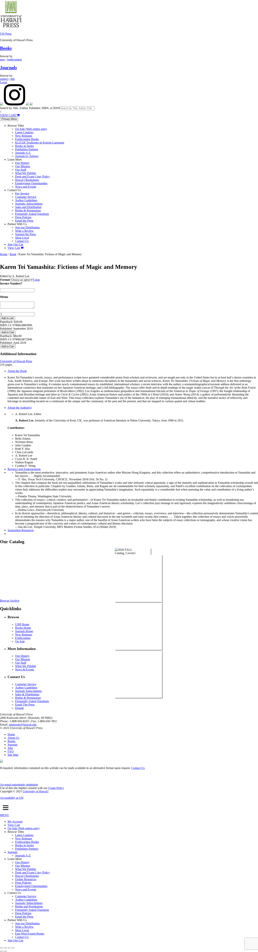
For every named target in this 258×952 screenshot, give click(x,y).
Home (3, 254)
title (12, 79)
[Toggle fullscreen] (5, 947)
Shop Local (22, 237)
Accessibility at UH (11, 797)
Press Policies (23, 217)
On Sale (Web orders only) (31, 129)
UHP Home (22, 624)
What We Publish (25, 173)
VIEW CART (8, 115)
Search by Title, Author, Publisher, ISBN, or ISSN (30, 108)
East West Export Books (29, 933)
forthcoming (14, 59)
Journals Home (24, 631)
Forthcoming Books (27, 139)
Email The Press (25, 704)
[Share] (9, 947)
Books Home (23, 627)
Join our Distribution (27, 227)
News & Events (24, 669)
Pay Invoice (22, 193)
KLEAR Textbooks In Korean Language (39, 142)
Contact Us (22, 241)
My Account (15, 821)
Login (3, 82)
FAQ (11, 751)
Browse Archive (9, 600)
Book (13, 254)
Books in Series (24, 146)
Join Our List (15, 244)
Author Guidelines (26, 200)
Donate (19, 708)
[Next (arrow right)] (5, 951)
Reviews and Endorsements (24, 469)
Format (5, 279)
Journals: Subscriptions (28, 203)
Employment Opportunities (31, 183)
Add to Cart (8, 332)
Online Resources (25, 879)
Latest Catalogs (24, 132)
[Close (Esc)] (12, 947)
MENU (4, 815)
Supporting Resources (21, 530)
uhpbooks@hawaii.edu (22, 724)
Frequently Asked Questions (32, 213)
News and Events (25, 186)
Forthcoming (22, 638)
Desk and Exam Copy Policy (32, 176)
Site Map (13, 754)
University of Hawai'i (35, 791)
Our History (22, 163)
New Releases (23, 135)
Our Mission (22, 166)
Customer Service (25, 196)
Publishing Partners (26, 149)
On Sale (20, 641)
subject (4, 79)
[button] (5, 808)
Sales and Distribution (28, 207)
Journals (8, 67)
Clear (36, 279)
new (2, 59)
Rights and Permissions (29, 906)
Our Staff (20, 169)
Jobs (10, 748)
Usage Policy (56, 788)
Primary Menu (9, 119)
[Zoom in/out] (1, 947)
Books (6, 48)
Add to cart (8, 318)
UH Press (6, 33)
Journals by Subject (26, 156)
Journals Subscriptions (28, 691)
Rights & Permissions (28, 210)
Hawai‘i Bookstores (27, 179)
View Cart (14, 247)
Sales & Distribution (27, 694)
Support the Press (25, 234)
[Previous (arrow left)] (1, 951)
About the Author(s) (20, 407)
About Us (13, 737)
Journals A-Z (23, 152)
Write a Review (24, 230)
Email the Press (24, 220)
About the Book (17, 371)
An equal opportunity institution (19, 784)
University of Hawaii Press (16, 361)
